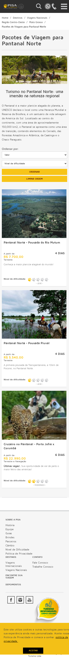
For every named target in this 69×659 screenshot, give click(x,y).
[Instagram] (20, 600)
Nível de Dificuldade (17, 549)
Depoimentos (13, 584)
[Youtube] (29, 600)
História (10, 525)
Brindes (10, 537)
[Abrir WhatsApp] (59, 649)
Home (5, 18)
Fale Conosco (40, 562)
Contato (37, 557)
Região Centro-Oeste (13, 22)
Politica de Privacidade (19, 553)
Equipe (10, 529)
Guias (9, 533)
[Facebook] (11, 600)
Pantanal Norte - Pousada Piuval (26, 343)
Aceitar (33, 650)
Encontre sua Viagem (14, 576)
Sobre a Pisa (13, 520)
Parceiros (11, 541)
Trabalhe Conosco (42, 566)
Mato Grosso (36, 22)
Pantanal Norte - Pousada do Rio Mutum (32, 242)
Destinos (17, 18)
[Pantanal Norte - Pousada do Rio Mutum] (34, 237)
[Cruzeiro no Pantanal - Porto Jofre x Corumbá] (34, 438)
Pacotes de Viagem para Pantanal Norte (24, 26)
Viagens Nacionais (37, 18)
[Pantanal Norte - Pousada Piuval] (34, 337)
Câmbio (10, 545)
